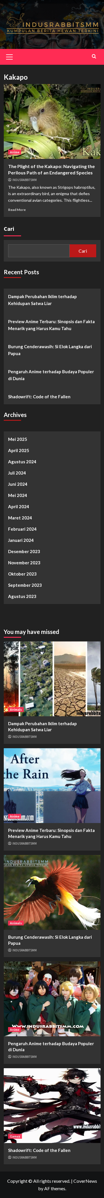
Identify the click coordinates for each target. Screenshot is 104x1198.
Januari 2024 (21, 540)
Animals (16, 709)
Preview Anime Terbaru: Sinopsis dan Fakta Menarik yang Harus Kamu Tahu (51, 325)
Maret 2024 (20, 517)
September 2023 (25, 585)
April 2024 (18, 506)
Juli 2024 (17, 472)
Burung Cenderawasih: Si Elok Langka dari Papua (50, 350)
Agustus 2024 (22, 461)
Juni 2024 (17, 484)
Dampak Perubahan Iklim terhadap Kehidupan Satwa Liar (42, 300)
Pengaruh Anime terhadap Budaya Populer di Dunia (51, 375)
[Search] (94, 56)
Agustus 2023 (22, 596)
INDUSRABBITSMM (24, 180)
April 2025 (18, 450)
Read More (17, 209)
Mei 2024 (17, 495)
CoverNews (85, 1181)
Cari (9, 228)
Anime (14, 152)
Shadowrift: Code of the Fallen (39, 396)
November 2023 (24, 562)
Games (15, 1136)
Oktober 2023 (22, 573)
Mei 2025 (17, 439)
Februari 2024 (22, 529)
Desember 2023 (24, 551)
